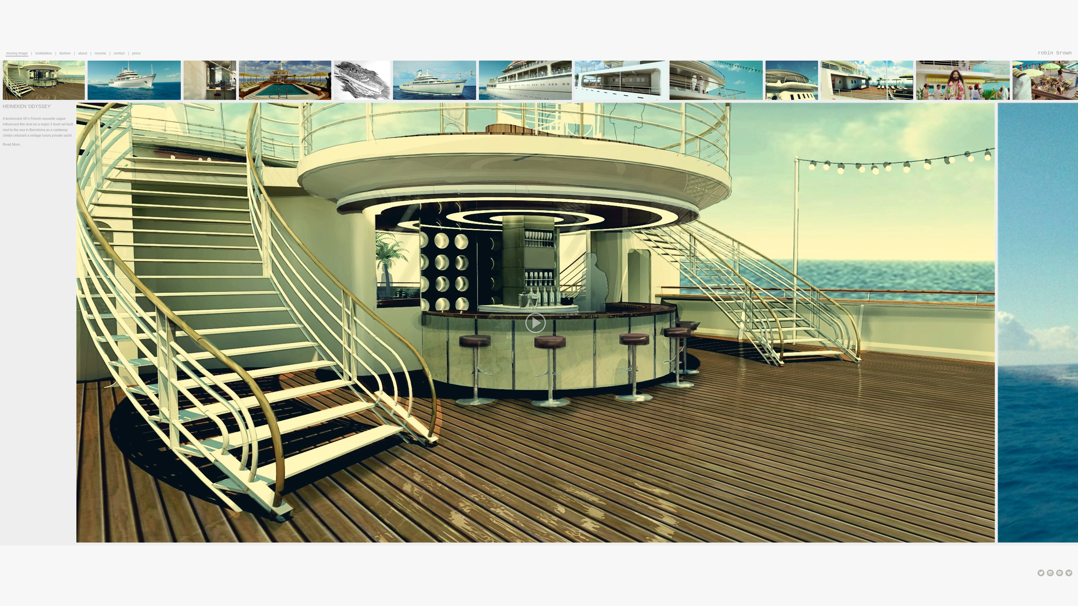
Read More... (12, 144)
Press (136, 53)
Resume (100, 53)
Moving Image (17, 53)
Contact (119, 53)
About (82, 53)
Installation (43, 53)
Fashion (65, 53)
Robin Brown (1055, 53)
